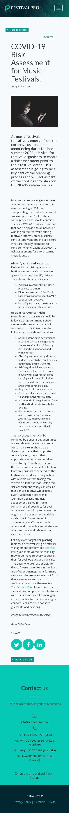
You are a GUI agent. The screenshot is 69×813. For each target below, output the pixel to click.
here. (34, 777)
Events (48, 37)
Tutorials (39, 802)
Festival (26, 7)
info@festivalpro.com (34, 722)
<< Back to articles (17, 29)
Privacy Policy (22, 802)
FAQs (52, 802)
